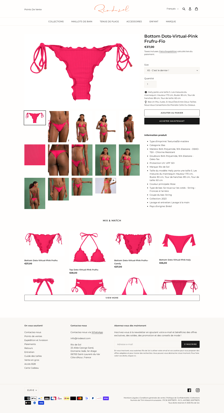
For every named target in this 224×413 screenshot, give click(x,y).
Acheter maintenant (172, 121)
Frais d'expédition (168, 51)
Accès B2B (30, 364)
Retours (28, 348)
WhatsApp (97, 332)
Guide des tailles (33, 356)
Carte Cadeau (31, 368)
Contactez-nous (32, 332)
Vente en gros (31, 360)
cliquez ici (132, 356)
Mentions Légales (131, 398)
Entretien (29, 352)
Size (146, 64)
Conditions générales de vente (152, 398)
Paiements (30, 344)
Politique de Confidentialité (177, 398)
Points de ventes (33, 336)
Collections (195, 398)
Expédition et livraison (36, 340)
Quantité (149, 78)
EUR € (30, 390)
